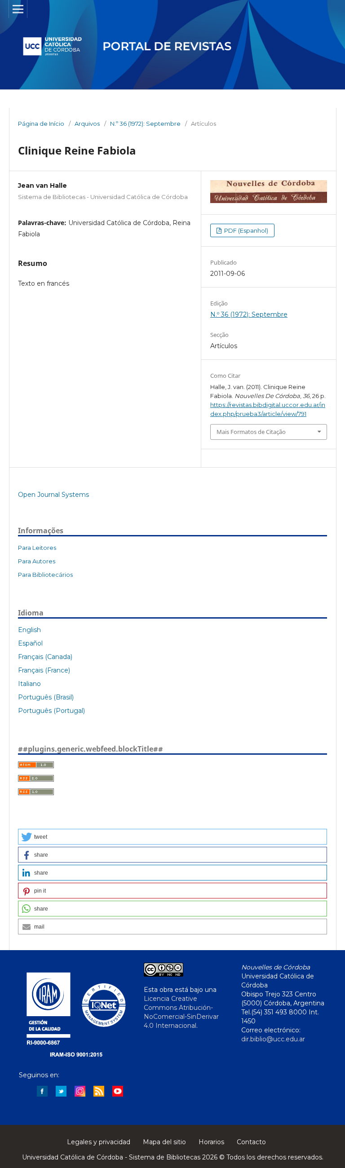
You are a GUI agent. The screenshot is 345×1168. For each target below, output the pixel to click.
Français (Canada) (45, 657)
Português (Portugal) (51, 711)
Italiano (29, 684)
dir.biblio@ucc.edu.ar (273, 1039)
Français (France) (44, 670)
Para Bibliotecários (45, 574)
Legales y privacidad (98, 1142)
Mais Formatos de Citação (251, 432)
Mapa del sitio (164, 1142)
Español (30, 643)
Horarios (211, 1142)
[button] (172, 837)
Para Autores (36, 561)
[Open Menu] (18, 9)
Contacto (251, 1142)
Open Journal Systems (53, 495)
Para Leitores (37, 547)
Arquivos (87, 123)
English (29, 630)
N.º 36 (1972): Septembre (145, 123)
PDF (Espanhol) (245, 230)
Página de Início (41, 123)
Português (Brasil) (46, 697)
